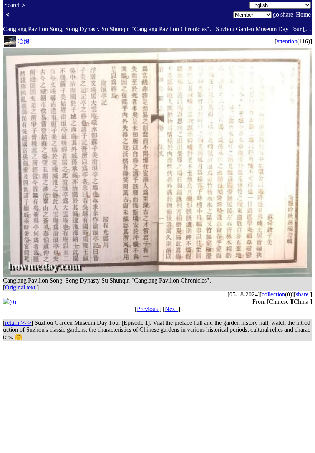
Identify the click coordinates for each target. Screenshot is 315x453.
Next (171, 309)
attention (287, 41)
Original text (21, 287)
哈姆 (23, 41)
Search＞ (15, 5)
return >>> (18, 322)
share (303, 294)
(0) (12, 302)
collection (273, 294)
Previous (148, 309)
